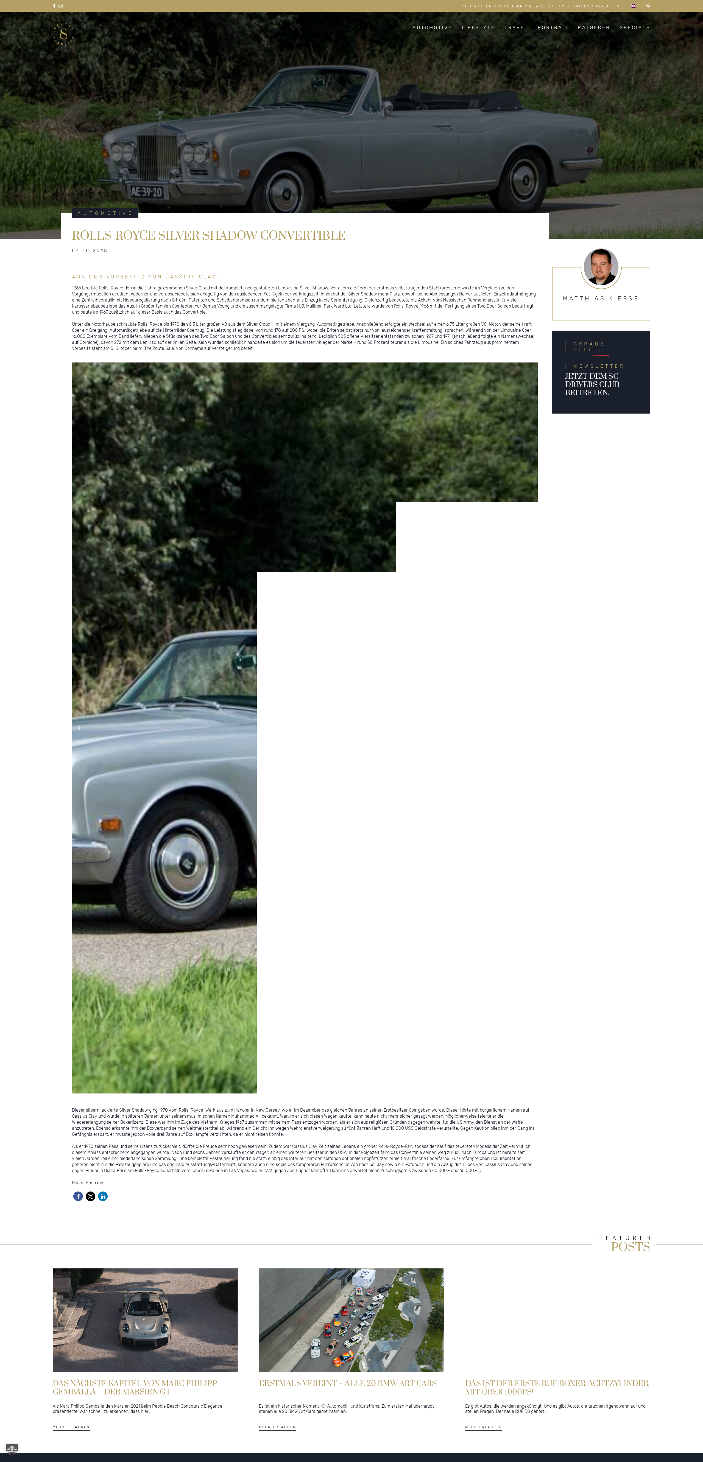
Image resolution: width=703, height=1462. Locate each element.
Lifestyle (478, 27)
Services (578, 6)
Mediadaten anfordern (493, 6)
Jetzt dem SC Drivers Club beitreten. (592, 385)
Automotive (432, 27)
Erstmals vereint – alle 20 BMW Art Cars (348, 1383)
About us (608, 6)
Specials (635, 27)
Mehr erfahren (71, 1427)
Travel (516, 27)
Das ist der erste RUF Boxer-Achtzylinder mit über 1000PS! (557, 1387)
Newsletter (545, 6)
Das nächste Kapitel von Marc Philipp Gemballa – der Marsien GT (135, 1387)
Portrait (553, 27)
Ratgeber (594, 27)
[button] (78, 1196)
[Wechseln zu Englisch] (633, 6)
